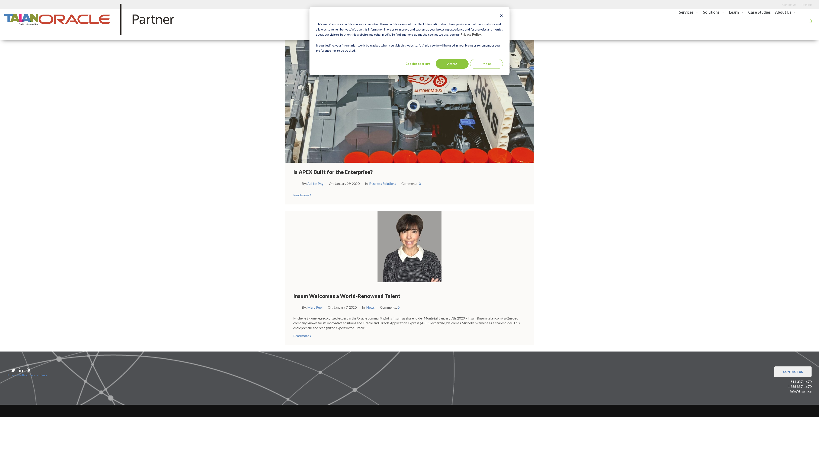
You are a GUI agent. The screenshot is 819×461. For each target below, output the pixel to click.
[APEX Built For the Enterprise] (409, 96)
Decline (487, 64)
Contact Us (789, 4)
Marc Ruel (315, 307)
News (370, 307)
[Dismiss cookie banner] (501, 16)
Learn (734, 12)
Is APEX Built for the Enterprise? (333, 172)
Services (686, 12)
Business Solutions (382, 183)
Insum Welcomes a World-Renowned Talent (346, 296)
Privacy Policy (470, 34)
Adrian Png (315, 183)
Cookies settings (417, 64)
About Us (783, 12)
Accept (452, 64)
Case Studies (759, 12)
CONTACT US (793, 371)
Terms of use (38, 375)
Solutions (711, 12)
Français (807, 4)
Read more (301, 195)
